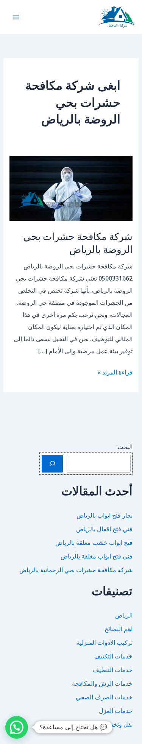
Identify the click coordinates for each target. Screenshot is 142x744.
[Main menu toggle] (16, 17)
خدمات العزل (116, 711)
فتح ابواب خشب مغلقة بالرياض (94, 542)
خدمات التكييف (113, 656)
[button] (16, 727)
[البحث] (52, 463)
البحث (125, 447)
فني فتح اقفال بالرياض (104, 529)
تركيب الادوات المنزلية (104, 642)
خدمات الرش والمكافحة (102, 683)
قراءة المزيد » (115, 373)
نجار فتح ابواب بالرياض (104, 515)
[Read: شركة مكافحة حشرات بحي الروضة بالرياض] (71, 188)
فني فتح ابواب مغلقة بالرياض (97, 556)
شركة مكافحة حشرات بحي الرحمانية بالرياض (76, 570)
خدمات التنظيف (113, 670)
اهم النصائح (119, 629)
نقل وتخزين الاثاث (111, 724)
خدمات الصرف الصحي (104, 697)
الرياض (124, 615)
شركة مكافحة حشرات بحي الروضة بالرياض (78, 242)
